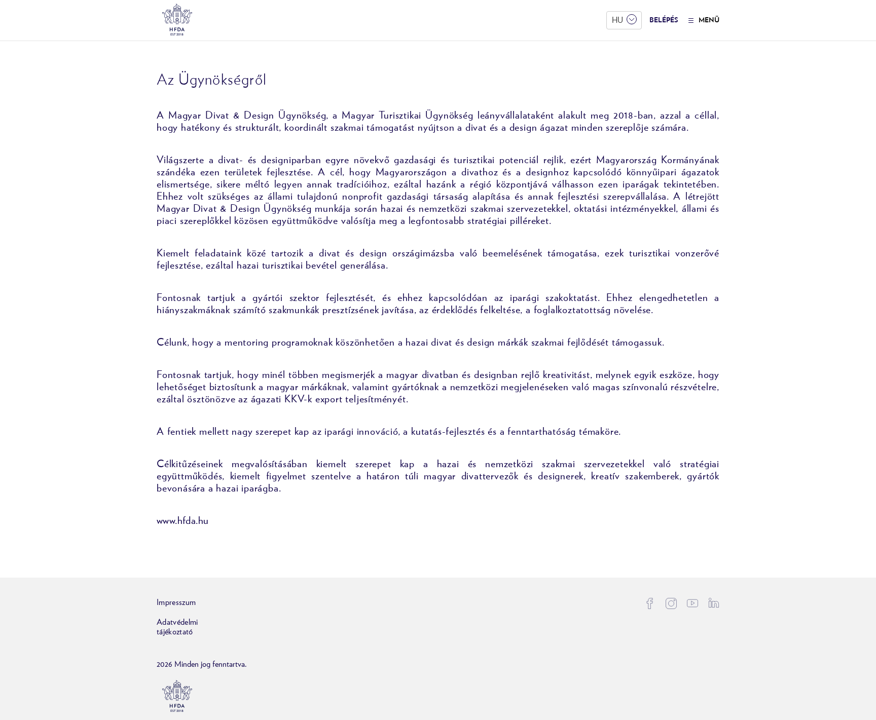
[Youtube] (692, 603)
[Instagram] (671, 603)
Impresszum (176, 602)
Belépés (663, 20)
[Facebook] (649, 603)
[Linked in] (713, 602)
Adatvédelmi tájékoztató (177, 627)
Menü (709, 20)
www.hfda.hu (182, 521)
